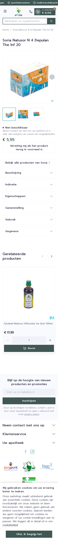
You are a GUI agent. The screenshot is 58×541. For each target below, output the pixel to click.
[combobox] (25, 21)
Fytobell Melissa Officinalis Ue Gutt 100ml (28, 323)
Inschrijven (29, 401)
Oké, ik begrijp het (29, 534)
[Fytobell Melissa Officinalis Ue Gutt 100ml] (29, 293)
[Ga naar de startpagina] (18, 12)
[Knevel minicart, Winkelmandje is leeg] (38, 12)
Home (6, 30)
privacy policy (31, 414)
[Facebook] (25, 451)
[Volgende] (52, 77)
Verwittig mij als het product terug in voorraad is (29, 147)
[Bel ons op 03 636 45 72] (30, 11)
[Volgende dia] (51, 256)
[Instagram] (32, 451)
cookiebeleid (10, 525)
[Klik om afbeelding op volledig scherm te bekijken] (29, 77)
